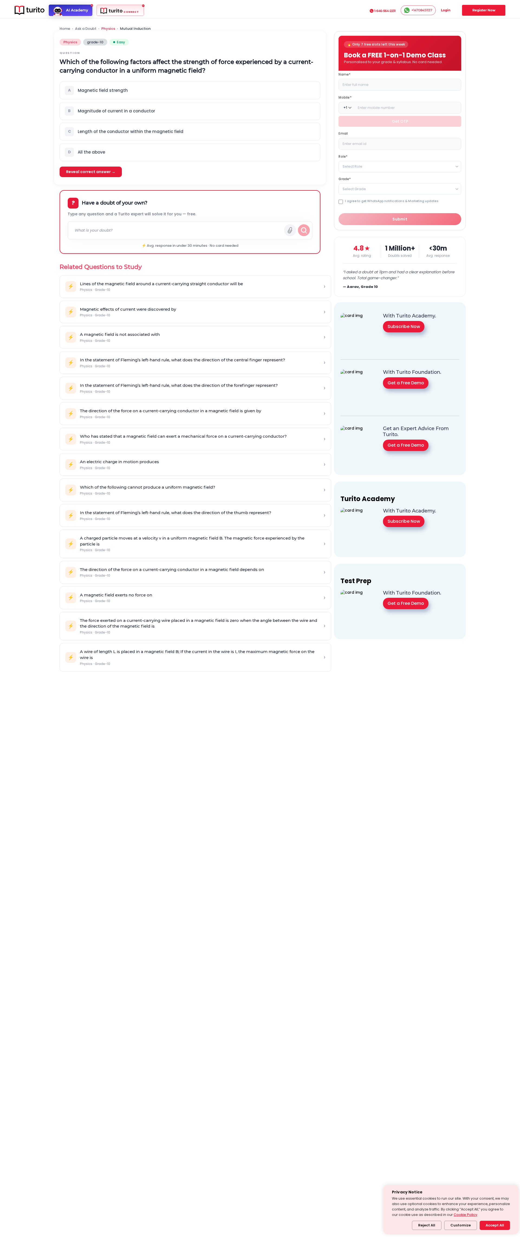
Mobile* (345, 97)
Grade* (345, 178)
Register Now (483, 10)
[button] (190, 90)
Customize (460, 1225)
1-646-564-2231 (385, 11)
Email (343, 133)
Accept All (495, 1225)
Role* (343, 156)
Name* (344, 74)
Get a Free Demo (406, 383)
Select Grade (354, 188)
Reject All (426, 1225)
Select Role (352, 166)
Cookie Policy (465, 1214)
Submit (399, 219)
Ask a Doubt (85, 28)
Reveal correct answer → (90, 171)
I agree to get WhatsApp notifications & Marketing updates (391, 201)
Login (445, 10)
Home (65, 28)
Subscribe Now (404, 326)
